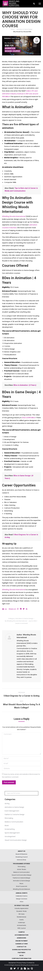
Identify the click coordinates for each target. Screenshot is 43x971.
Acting (7, 803)
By (16, 621)
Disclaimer (12, 963)
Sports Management (12, 833)
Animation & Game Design (24, 29)
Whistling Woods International (13, 216)
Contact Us (30, 963)
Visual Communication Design (16, 840)
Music (7, 825)
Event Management (12, 811)
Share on (12, 609)
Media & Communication (14, 822)
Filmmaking (9, 818)
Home (12, 29)
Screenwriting (10, 829)
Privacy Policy (21, 963)
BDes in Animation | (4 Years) (24, 385)
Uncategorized (10, 836)
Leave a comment (21, 623)
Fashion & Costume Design (14, 814)
